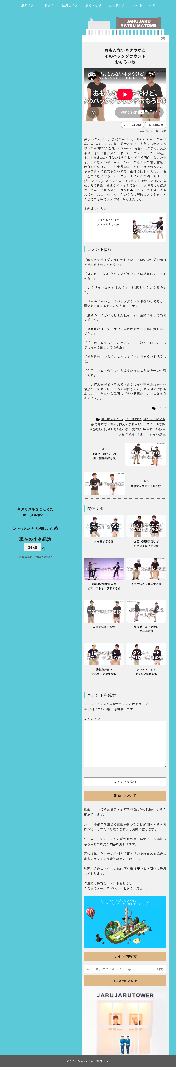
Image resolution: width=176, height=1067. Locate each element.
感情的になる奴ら (104, 424)
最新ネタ (27, 5)
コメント (92, 718)
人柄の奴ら (127, 434)
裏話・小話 (93, 5)
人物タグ (47, 5)
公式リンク (117, 5)
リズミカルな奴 (154, 424)
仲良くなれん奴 (130, 424)
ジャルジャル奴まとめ (35, 528)
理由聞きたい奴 (112, 419)
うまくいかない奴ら (151, 434)
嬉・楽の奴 (133, 419)
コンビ (161, 408)
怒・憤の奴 (133, 429)
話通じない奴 (113, 429)
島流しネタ (70, 5)
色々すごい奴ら (154, 429)
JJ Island (125, 926)
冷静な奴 (95, 429)
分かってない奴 (154, 419)
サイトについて (144, 5)
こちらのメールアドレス (101, 888)
